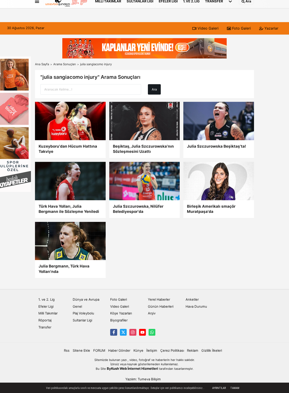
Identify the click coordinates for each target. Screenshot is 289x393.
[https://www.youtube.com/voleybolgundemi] (142, 332)
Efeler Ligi (46, 307)
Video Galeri (207, 28)
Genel (77, 307)
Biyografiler (119, 320)
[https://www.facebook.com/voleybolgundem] (113, 332)
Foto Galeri (241, 28)
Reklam (192, 351)
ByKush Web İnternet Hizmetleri (132, 369)
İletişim (151, 351)
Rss (67, 351)
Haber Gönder (119, 351)
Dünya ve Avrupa (86, 300)
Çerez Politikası (172, 351)
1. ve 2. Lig (46, 300)
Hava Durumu (196, 307)
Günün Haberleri (160, 307)
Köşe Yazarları (121, 313)
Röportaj (44, 320)
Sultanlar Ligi (82, 320)
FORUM (99, 351)
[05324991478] (152, 332)
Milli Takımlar (48, 313)
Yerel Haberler (159, 300)
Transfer (44, 327)
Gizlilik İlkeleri (211, 351)
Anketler (192, 300)
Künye (138, 351)
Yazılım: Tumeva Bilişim (143, 379)
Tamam (234, 388)
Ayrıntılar (219, 388)
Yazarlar (270, 28)
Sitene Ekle (81, 351)
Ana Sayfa (42, 64)
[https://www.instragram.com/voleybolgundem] (132, 332)
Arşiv (152, 313)
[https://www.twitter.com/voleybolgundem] (123, 332)
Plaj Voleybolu (83, 313)
